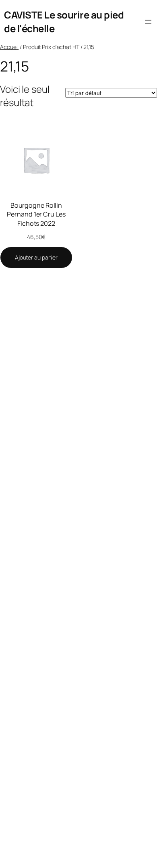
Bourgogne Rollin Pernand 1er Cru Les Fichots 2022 (36, 214)
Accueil (9, 47)
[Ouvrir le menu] (148, 22)
